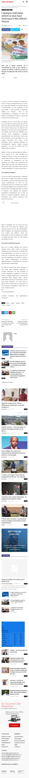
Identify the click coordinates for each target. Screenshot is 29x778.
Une (11, 9)
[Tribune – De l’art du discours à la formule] (5, 652)
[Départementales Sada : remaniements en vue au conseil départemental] (5, 660)
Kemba (3, 524)
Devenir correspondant (20, 740)
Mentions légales (5, 738)
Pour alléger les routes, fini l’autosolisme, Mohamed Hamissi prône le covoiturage (14, 453)
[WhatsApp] (13, 312)
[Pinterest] (10, 312)
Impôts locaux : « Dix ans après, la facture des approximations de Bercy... (14, 429)
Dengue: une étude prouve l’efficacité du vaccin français (22, 323)
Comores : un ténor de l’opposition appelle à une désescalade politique (17, 682)
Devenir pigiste (18, 738)
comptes (13, 303)
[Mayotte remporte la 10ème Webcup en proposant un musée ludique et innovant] (14, 394)
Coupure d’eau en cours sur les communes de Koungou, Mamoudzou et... (18, 594)
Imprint (3, 744)
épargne (18, 303)
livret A (3, 305)
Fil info (3, 358)
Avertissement (5, 746)
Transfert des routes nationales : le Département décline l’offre (14, 498)
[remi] (3, 25)
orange (8, 9)
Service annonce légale (7, 583)
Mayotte (8, 305)
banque (7, 303)
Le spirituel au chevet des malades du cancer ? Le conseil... (17, 609)
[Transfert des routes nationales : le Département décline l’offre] (14, 488)
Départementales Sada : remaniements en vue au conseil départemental (17, 660)
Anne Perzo (4, 409)
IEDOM (22, 303)
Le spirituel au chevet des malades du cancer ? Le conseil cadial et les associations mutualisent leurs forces (17, 374)
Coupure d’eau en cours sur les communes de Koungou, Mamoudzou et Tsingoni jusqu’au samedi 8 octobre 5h (18, 354)
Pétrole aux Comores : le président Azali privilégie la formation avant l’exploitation (14, 521)
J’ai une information (19, 736)
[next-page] (5, 615)
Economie (8, 6)
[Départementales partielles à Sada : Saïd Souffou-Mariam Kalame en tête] (5, 692)
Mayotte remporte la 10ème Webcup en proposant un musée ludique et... (13, 405)
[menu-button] (27, 2)
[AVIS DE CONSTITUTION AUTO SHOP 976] (14, 568)
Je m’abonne (17, 746)
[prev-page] (2, 615)
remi (6, 25)
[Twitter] (6, 312)
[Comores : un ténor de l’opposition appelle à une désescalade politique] (5, 682)
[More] (22, 29)
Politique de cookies (6, 736)
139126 (25, 409)
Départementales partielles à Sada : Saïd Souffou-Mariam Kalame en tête (18, 692)
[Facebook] (3, 312)
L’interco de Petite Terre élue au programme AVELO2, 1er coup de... (14, 476)
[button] (23, 2)
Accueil (3, 6)
